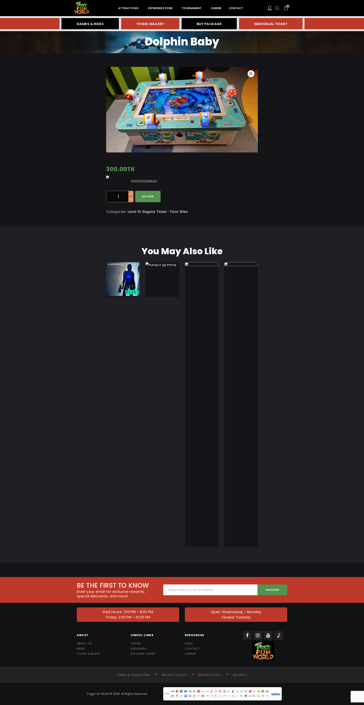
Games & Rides (90, 23)
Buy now (148, 196)
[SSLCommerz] (222, 689)
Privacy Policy (174, 675)
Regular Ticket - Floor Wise (165, 211)
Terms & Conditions (133, 675)
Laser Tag (123, 267)
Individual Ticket (271, 23)
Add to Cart (123, 290)
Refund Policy (209, 675)
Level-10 (134, 211)
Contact (192, 649)
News (81, 649)
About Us (84, 643)
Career (190, 654)
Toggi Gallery (150, 23)
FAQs (189, 643)
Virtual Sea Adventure (241, 394)
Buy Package (209, 23)
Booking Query (143, 654)
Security (240, 675)
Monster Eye (201, 392)
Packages (139, 649)
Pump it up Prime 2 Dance (162, 269)
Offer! (136, 643)
